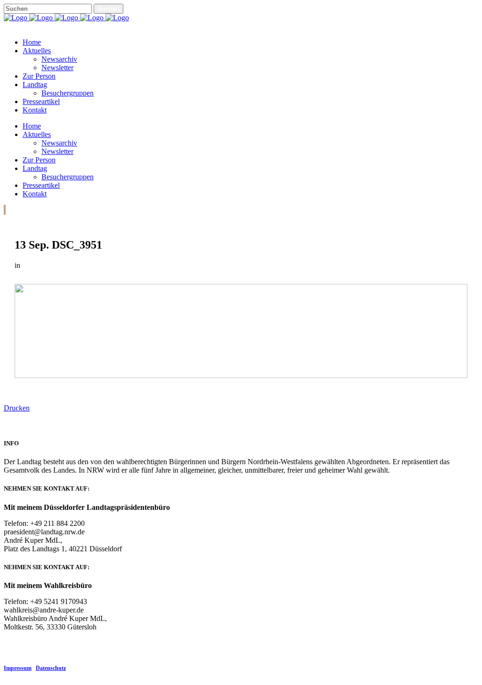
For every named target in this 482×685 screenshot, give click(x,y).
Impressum (18, 668)
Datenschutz (51, 668)
